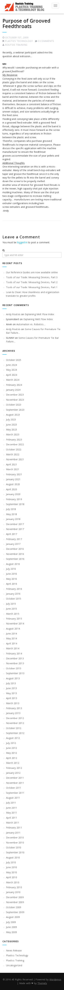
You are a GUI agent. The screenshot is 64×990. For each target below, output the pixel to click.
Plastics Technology (19, 41)
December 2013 (15, 658)
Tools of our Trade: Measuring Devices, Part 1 (32, 287)
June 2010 (11, 867)
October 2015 (13, 598)
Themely (42, 983)
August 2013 (13, 678)
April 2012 (11, 757)
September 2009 (15, 912)
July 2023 (11, 419)
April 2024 (11, 374)
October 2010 (13, 847)
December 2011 (15, 777)
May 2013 (11, 693)
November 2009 (15, 902)
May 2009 (11, 932)
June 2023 (11, 424)
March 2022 (12, 454)
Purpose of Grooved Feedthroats (26, 23)
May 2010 (11, 872)
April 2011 (11, 817)
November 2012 (15, 723)
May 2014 (11, 638)
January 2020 (13, 494)
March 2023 (12, 434)
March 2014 (12, 648)
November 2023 (15, 399)
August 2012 (13, 738)
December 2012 (15, 718)
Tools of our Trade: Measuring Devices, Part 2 (32, 282)
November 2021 (15, 459)
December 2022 (15, 444)
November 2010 (15, 842)
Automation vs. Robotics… (30, 324)
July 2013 (11, 683)
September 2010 (15, 852)
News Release (14, 950)
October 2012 (13, 728)
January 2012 (13, 772)
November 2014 (15, 623)
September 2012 (15, 733)
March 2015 (12, 613)
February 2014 (14, 653)
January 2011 (13, 832)
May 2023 (11, 429)
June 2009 (11, 927)
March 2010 (12, 882)
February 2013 (14, 708)
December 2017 (15, 524)
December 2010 (15, 837)
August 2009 (13, 917)
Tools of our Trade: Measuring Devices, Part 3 (32, 277)
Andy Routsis (13, 314)
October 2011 (13, 787)
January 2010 (13, 892)
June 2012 (11, 747)
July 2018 (11, 509)
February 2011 (14, 827)
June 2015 (11, 608)
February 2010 (14, 887)
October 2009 (13, 907)
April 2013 (11, 698)
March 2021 (12, 469)
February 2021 (14, 474)
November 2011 (15, 782)
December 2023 (15, 394)
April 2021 (11, 464)
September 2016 (15, 558)
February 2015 (14, 618)
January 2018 (13, 519)
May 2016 (11, 578)
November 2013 (15, 663)
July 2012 (11, 743)
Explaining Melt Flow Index (39, 314)
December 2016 (15, 548)
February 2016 (14, 588)
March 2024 (12, 379)
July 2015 (11, 603)
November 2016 (15, 553)
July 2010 (11, 862)
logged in (22, 242)
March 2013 (12, 703)
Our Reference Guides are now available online (32, 272)
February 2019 (14, 499)
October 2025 (13, 359)
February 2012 (14, 767)
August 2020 (13, 484)
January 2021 (13, 479)
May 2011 (11, 812)
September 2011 (15, 792)
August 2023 (13, 414)
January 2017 (13, 544)
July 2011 (11, 802)
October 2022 (13, 449)
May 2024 (11, 369)
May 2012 (11, 752)
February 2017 (14, 539)
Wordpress (55, 979)
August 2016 (13, 563)
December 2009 (15, 897)
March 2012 (12, 762)
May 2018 (11, 514)
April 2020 (11, 489)
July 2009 (11, 922)
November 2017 (15, 529)
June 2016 (11, 573)
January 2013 (13, 713)
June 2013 (11, 688)
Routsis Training (16, 44)
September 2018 (15, 504)
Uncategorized (14, 965)
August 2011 (13, 797)
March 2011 (12, 822)
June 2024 (11, 364)
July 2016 (11, 568)
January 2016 (13, 593)
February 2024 (14, 384)
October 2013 (13, 668)
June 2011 (11, 807)
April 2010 (11, 877)
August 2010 (13, 857)
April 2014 (11, 643)
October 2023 (13, 404)
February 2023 (14, 439)
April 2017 (11, 534)
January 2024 (13, 389)
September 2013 (15, 673)
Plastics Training (15, 960)
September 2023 (15, 409)
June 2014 (11, 633)
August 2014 (13, 628)
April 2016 (11, 583)
